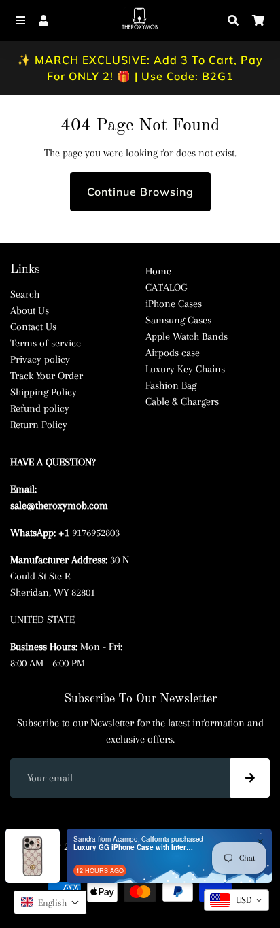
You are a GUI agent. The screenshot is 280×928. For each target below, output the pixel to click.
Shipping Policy (43, 392)
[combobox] (236, 900)
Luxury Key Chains (185, 369)
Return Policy (38, 424)
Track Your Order (46, 376)
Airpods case (172, 352)
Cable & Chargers (182, 401)
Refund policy (39, 408)
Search (24, 294)
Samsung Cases (178, 320)
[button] (50, 902)
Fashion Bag (170, 385)
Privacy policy (40, 359)
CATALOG (166, 287)
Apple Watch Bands (186, 336)
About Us (29, 310)
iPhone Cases (173, 304)
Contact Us (33, 327)
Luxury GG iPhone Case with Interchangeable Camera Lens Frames (134, 847)
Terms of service (45, 343)
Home (158, 271)
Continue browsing (140, 191)
